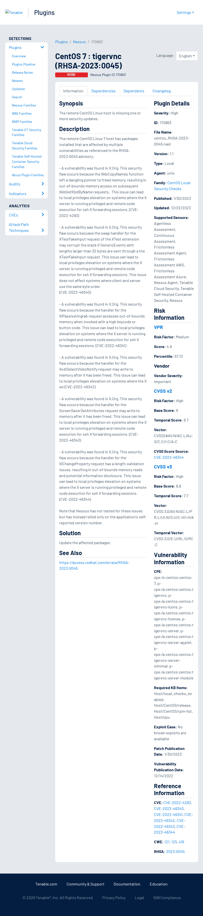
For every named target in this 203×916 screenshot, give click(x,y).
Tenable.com (46, 883)
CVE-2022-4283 (177, 802)
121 (167, 841)
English (185, 55)
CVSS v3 (163, 466)
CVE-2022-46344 (169, 457)
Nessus (79, 41)
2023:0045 (175, 851)
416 (181, 841)
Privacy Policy (114, 897)
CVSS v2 (163, 391)
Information (73, 90)
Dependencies (103, 90)
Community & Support (85, 883)
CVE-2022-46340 (169, 808)
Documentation (127, 883)
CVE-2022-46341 (168, 814)
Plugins (44, 12)
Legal (139, 897)
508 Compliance (167, 897)
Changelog (161, 90)
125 (174, 841)
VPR (158, 327)
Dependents (134, 90)
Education (159, 883)
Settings (184, 12)
